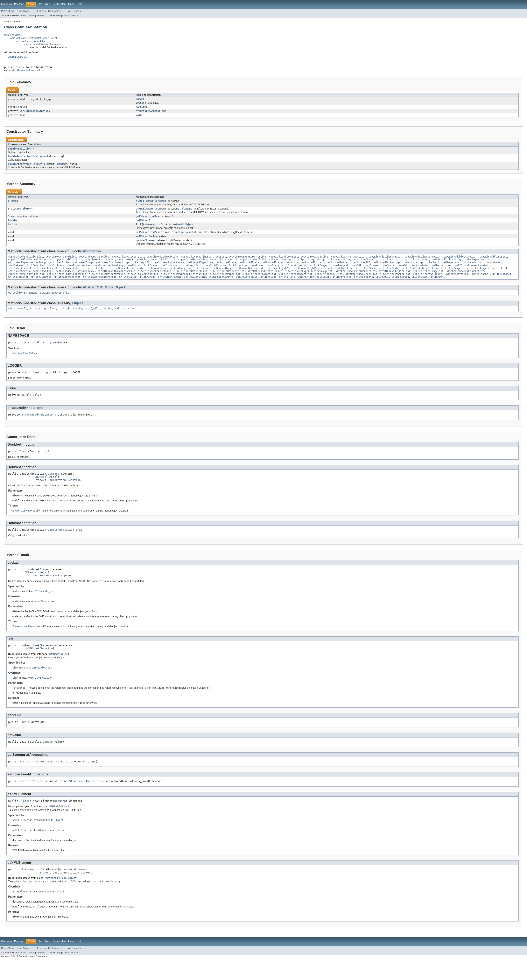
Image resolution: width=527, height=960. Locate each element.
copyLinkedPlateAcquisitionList (29, 259)
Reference (149, 224)
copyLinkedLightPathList (385, 256)
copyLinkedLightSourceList (423, 256)
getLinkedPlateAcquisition (280, 262)
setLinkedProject (452, 268)
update (140, 240)
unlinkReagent (363, 276)
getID (315, 259)
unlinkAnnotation (456, 274)
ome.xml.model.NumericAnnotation (42, 44)
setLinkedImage (223, 268)
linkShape (387, 265)
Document (160, 201)
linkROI (356, 265)
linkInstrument (170, 265)
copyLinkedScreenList (192, 259)
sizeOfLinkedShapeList (395, 274)
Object (77, 303)
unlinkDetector (18, 276)
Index (71, 4)
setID (458, 265)
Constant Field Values (24, 353)
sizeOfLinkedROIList (329, 274)
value (139, 115)
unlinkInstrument (169, 276)
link (139, 224)
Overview (6, 4)
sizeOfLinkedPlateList (225, 274)
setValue (141, 236)
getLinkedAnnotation (336, 259)
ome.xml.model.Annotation (31, 41)
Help (79, 4)
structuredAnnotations (151, 111)
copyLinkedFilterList (283, 256)
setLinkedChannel (19, 268)
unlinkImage (147, 276)
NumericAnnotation (31, 70)
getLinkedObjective (200, 262)
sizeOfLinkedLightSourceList (66, 274)
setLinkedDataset (45, 268)
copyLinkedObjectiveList (460, 256)
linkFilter (133, 265)
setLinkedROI (501, 268)
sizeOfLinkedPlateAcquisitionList (184, 274)
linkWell (403, 265)
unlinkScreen (400, 276)
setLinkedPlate (389, 268)
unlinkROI (382, 276)
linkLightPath (192, 265)
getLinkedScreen (383, 262)
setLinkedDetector (72, 268)
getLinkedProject (312, 262)
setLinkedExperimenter (130, 268)
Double (24, 115)
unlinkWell (437, 276)
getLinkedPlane (226, 262)
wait (118, 308)
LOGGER (140, 99)
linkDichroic (55, 265)
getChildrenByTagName (22, 292)
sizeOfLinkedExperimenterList (355, 271)
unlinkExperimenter (67, 276)
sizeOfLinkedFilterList (394, 271)
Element (38, 164)
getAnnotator (277, 259)
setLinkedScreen (19, 271)
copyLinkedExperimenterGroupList (203, 256)
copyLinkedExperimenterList (247, 256)
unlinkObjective (247, 276)
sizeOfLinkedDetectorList (227, 271)
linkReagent (340, 265)
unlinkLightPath (195, 276)
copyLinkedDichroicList (162, 256)
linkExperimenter (78, 265)
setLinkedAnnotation (478, 265)
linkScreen (371, 265)
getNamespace (450, 262)
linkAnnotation (472, 262)
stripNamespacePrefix (54, 292)
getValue (141, 220)
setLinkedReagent (478, 268)
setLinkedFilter (199, 268)
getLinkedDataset (390, 259)
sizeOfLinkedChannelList (154, 271)
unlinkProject (341, 276)
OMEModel (63, 164)
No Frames (54, 11)
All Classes (74, 11)
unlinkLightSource (221, 276)
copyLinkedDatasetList (94, 256)
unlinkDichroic (41, 276)
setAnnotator (420, 265)
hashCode (64, 308)
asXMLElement (144, 201)
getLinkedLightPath (139, 262)
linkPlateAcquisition (296, 265)
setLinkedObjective (340, 268)
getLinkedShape (407, 262)
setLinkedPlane (366, 268)
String (22, 106)
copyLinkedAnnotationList (25, 256)
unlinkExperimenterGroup (99, 276)
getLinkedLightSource (169, 262)
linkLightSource (215, 265)
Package (19, 4)
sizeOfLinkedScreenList (361, 274)
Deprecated (59, 4)
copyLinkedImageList (314, 256)
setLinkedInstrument (249, 268)
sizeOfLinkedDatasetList (190, 271)
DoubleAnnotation (19, 148)
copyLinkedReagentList (133, 259)
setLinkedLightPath (279, 268)
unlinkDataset (501, 274)
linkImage (150, 265)
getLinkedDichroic (444, 259)
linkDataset (16, 265)
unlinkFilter (127, 276)
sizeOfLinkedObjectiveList (107, 274)
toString (106, 308)
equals (22, 308)
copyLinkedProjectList (100, 259)
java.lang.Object (13, 35)
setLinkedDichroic (99, 268)
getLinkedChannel (364, 259)
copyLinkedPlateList (68, 259)
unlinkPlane (268, 276)
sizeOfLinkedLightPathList (26, 274)
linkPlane (256, 265)
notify (77, 308)
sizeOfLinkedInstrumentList (465, 271)
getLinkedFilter (59, 262)
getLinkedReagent (338, 262)
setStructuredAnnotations (153, 232)
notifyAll (91, 308)
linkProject (322, 265)
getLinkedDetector (417, 259)
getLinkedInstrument (110, 262)
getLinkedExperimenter (474, 259)
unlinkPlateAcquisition (314, 276)
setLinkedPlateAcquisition (420, 268)
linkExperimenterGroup (108, 265)
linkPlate (272, 265)
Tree (47, 4)
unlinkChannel (480, 274)
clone (11, 308)
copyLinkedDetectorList (128, 256)
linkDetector (35, 265)
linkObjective (238, 265)
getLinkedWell (429, 262)
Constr (31, 15)
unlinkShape (420, 276)
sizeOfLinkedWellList (427, 274)
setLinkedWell (65, 271)
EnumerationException (64, 479)
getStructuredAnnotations (153, 216)
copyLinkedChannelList (61, 256)
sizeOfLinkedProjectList (259, 274)
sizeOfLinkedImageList (428, 271)
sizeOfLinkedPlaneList (143, 274)
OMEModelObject (18, 57)
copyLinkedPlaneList (493, 256)
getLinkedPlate (249, 262)
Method (40, 15)
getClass (50, 308)
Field (23, 15)
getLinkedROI (361, 262)
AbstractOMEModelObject (104, 287)
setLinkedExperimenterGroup (166, 268)
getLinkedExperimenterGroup (27, 262)
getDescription (299, 259)
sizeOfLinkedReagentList (295, 274)
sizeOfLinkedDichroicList (264, 271)
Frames (41, 11)
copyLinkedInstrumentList (348, 256)
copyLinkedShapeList (223, 259)
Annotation (92, 251)
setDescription (442, 265)
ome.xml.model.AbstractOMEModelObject (33, 38)
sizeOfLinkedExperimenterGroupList (308, 271)
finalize (35, 308)
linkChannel (493, 262)
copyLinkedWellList (253, 259)
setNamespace (86, 271)
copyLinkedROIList (163, 259)
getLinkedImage (83, 262)
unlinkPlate (287, 276)
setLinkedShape (43, 271)
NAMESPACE (142, 106)
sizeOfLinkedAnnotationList (116, 271)
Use (40, 4)
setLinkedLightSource (309, 268)
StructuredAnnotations (35, 111)
